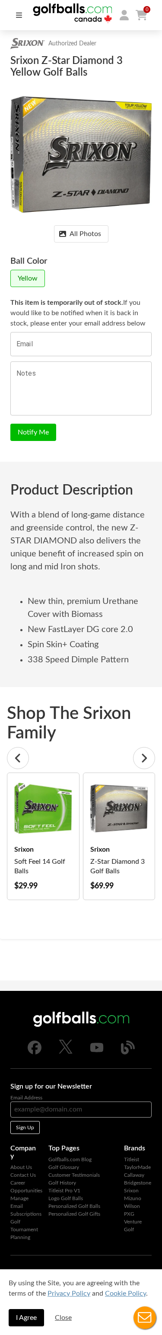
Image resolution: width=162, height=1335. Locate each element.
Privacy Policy (69, 1293)
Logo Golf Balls (65, 1198)
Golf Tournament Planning (24, 1229)
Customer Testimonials (74, 1175)
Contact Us (23, 1175)
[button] (124, 15)
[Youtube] (96, 1052)
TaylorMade (137, 1167)
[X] (65, 1051)
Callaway (134, 1175)
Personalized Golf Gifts (74, 1214)
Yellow (28, 278)
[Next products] (144, 758)
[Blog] (128, 1052)
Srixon (131, 1190)
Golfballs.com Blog (70, 1159)
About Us (21, 1167)
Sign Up (25, 1127)
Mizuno (132, 1198)
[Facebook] (34, 1052)
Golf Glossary (63, 1167)
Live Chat (144, 1317)
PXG (129, 1214)
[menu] (19, 15)
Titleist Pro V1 (64, 1190)
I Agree (26, 1317)
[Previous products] (18, 758)
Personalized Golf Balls (74, 1206)
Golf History (62, 1182)
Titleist (131, 1159)
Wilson (132, 1206)
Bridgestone (137, 1182)
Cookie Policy (125, 1293)
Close (63, 1317)
